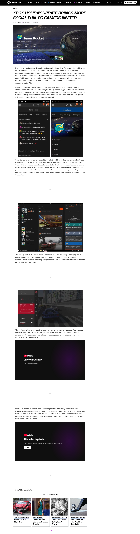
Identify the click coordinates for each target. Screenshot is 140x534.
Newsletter (131, 2)
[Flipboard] (118, 2)
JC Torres (18, 22)
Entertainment (56, 3)
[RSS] (121, 2)
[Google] (114, 2)
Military (69, 3)
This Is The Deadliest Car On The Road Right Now (21, 520)
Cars (45, 3)
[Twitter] (110, 2)
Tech (37, 3)
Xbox (41, 76)
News (30, 3)
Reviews (96, 3)
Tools (87, 3)
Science (79, 3)
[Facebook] (107, 2)
